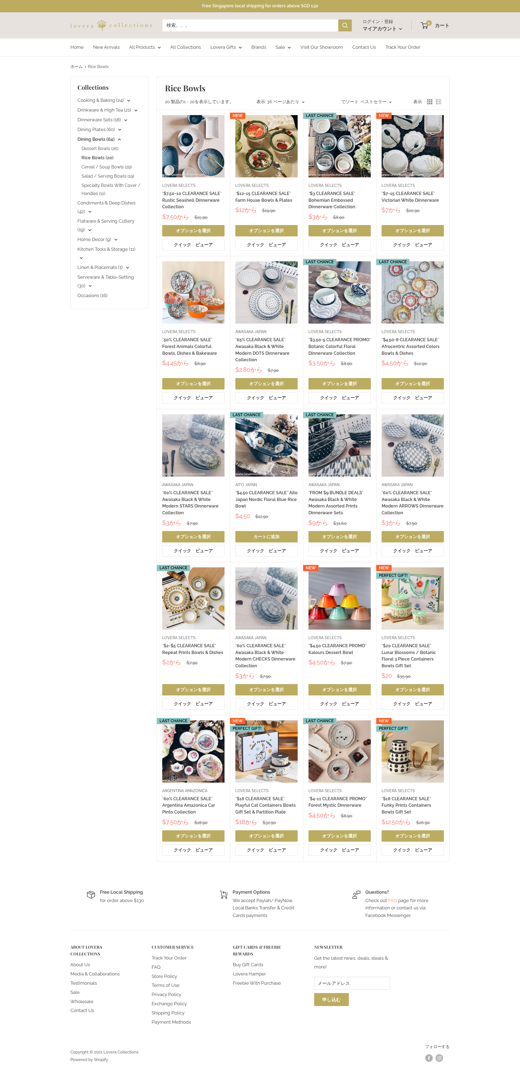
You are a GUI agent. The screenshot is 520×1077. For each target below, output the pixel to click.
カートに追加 (266, 536)
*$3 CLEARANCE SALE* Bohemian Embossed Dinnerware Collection (331, 200)
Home (77, 47)
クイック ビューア (193, 244)
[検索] (345, 25)
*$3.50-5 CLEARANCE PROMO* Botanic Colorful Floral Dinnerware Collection (339, 346)
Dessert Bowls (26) (100, 148)
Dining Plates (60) (96, 129)
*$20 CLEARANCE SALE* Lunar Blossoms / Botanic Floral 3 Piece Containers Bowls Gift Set (409, 655)
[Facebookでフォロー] (429, 1058)
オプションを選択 (193, 230)
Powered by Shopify (89, 1059)
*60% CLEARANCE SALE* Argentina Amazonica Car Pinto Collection (188, 805)
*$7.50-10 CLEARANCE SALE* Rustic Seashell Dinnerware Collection (192, 200)
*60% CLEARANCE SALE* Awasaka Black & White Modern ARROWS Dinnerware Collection (413, 502)
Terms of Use (166, 985)
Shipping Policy (168, 1013)
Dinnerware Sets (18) (99, 119)
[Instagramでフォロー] (439, 1058)
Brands (258, 47)
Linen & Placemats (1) (100, 267)
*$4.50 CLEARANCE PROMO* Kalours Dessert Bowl (337, 649)
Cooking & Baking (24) (101, 100)
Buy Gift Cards (248, 964)
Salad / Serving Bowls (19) (108, 176)
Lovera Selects (179, 185)
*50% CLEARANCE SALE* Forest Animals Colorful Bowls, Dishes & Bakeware (189, 346)
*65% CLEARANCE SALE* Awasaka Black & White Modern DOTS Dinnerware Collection (262, 349)
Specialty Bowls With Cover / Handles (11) (111, 189)
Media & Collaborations (95, 974)
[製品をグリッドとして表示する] (429, 101)
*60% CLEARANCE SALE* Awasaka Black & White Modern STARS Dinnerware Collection (190, 502)
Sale (280, 47)
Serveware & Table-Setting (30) (105, 281)
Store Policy (164, 976)
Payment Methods (171, 1022)
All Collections (185, 47)
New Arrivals (106, 47)
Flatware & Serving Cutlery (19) (105, 225)
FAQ (156, 967)
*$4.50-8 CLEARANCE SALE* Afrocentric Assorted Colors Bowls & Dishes (411, 346)
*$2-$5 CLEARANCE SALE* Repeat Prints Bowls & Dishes (192, 649)
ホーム (76, 66)
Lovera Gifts (223, 47)
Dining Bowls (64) (96, 139)
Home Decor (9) (94, 239)
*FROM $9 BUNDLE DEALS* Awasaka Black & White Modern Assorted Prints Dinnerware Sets (335, 502)
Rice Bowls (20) (97, 157)
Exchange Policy (169, 1003)
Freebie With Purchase (257, 983)
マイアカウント (380, 28)
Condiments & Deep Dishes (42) (106, 207)
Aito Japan (246, 485)
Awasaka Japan (250, 332)
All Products (142, 47)
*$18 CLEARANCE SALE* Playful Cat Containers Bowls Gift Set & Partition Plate (265, 805)
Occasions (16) (92, 295)
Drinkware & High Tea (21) (104, 110)
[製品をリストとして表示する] (438, 101)
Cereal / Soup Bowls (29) (107, 167)
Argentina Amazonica (184, 791)
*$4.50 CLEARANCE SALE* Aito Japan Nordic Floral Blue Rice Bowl (266, 499)
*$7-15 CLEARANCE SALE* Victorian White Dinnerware (410, 197)
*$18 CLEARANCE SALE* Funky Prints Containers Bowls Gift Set (406, 805)
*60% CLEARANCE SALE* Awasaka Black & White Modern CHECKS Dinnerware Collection (265, 655)
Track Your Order (402, 47)
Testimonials (83, 983)
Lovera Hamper (249, 974)
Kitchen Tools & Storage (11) (106, 249)
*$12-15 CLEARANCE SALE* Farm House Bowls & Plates (263, 197)
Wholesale (81, 1001)
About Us (80, 964)
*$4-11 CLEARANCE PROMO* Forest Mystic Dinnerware (337, 802)
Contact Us (364, 47)
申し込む (331, 999)
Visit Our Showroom (321, 47)
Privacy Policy (166, 994)
